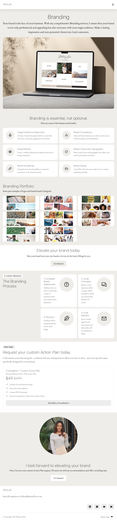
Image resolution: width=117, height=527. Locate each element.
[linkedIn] (90, 507)
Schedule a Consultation (58, 402)
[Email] (111, 507)
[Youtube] (104, 507)
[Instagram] (97, 507)
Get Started (58, 263)
